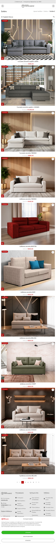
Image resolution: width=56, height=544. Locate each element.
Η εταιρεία (20, 498)
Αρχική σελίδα (37, 11)
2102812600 (4, 505)
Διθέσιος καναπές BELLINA (28, 338)
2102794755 (4, 500)
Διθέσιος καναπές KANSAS (28, 430)
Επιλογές (28, 540)
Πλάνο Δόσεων (36, 507)
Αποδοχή (28, 532)
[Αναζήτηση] (2, 6)
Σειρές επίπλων (21, 508)
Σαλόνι (46, 11)
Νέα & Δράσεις (21, 500)
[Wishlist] (53, 21)
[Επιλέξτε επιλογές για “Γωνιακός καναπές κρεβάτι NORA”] (2, 58)
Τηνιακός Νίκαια (50, 510)
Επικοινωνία (20, 516)
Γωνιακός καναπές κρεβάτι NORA (28, 61)
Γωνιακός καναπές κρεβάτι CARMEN (28, 107)
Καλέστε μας (19, 1)
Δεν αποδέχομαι (28, 536)
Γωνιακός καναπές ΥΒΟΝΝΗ (28, 153)
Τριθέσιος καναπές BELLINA (28, 476)
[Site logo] (28, 6)
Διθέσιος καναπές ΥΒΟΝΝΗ (28, 199)
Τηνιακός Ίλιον (49, 507)
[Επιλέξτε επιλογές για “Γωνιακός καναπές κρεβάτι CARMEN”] (2, 104)
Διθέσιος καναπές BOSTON (28, 246)
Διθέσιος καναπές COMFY (28, 384)
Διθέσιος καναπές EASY (28, 292)
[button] (2, 150)
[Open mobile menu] (53, 6)
